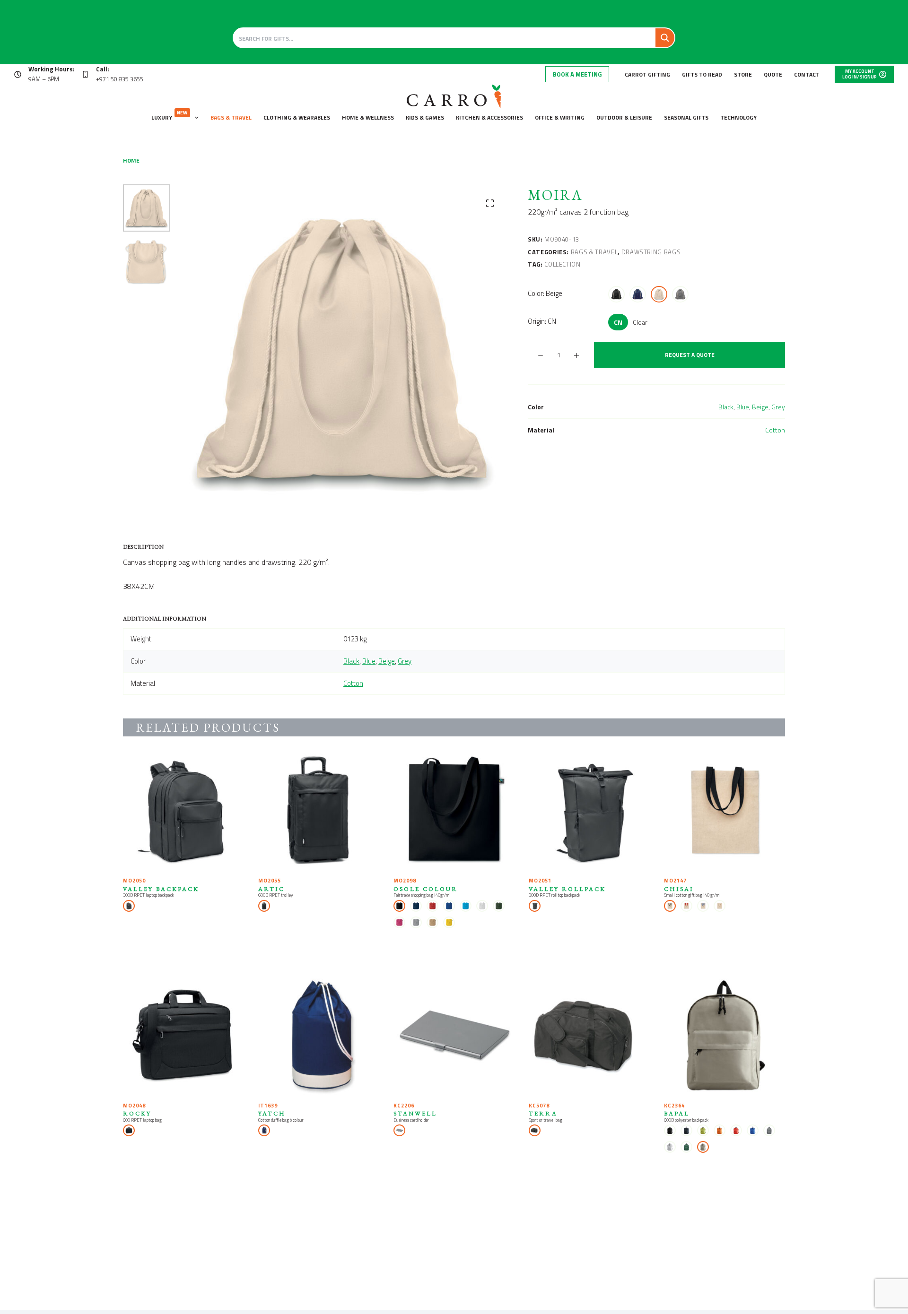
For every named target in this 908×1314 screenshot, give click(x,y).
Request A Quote (690, 354)
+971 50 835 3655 (119, 79)
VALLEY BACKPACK (161, 889)
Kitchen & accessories (489, 117)
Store (743, 74)
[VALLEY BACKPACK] (183, 811)
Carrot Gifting (647, 74)
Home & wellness (368, 117)
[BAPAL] (724, 1036)
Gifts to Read (702, 74)
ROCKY (137, 1113)
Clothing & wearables (296, 117)
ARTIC (271, 889)
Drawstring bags (651, 252)
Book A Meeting (577, 74)
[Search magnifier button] (664, 37)
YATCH (272, 1113)
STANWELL (415, 1113)
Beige (760, 407)
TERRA (543, 1113)
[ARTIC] (318, 811)
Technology (738, 117)
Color (545, 293)
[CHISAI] (724, 811)
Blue (742, 407)
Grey (778, 407)
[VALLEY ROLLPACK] (589, 811)
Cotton (775, 430)
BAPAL (677, 1113)
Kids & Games (425, 117)
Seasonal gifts (686, 117)
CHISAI (679, 889)
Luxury (169, 115)
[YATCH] (318, 1036)
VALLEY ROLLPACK (567, 889)
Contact (807, 74)
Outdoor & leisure (624, 117)
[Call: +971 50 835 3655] (85, 74)
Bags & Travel (231, 117)
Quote (773, 74)
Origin (542, 321)
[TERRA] (589, 1036)
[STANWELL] (454, 1036)
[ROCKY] (183, 1036)
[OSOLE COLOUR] (454, 811)
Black (725, 407)
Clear (640, 322)
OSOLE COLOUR (425, 889)
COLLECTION (562, 264)
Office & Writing (560, 117)
